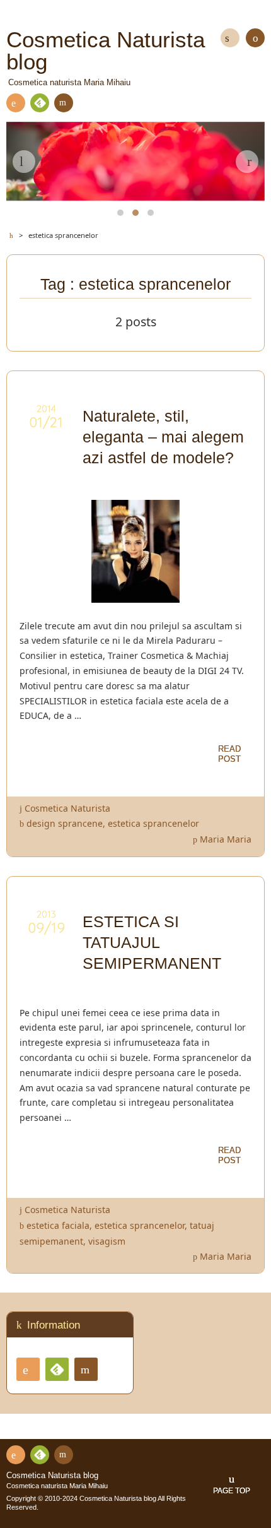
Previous (24, 161)
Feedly (39, 102)
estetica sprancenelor (153, 823)
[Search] (230, 37)
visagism (106, 1241)
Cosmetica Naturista (67, 808)
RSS (15, 102)
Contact (63, 102)
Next (247, 161)
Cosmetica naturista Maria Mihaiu (57, 1486)
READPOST (229, 754)
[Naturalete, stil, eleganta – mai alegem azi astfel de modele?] (135, 595)
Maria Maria (225, 839)
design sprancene (64, 823)
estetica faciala (57, 1225)
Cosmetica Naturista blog (52, 1475)
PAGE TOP (231, 1490)
